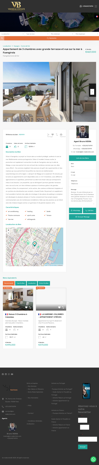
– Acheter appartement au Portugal (60, 402)
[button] (93, 459)
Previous (7, 92)
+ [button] (8, 230)
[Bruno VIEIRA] (12, 430)
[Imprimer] (61, 134)
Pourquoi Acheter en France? (62, 413)
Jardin (48, 211)
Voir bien (18, 306)
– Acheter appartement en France (60, 429)
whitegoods (31, 219)
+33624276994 (87, 6)
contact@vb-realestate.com (10, 412)
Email (80, 435)
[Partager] (48, 134)
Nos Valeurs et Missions (36, 389)
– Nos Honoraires (32, 398)
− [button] (8, 233)
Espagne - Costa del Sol (22, 46)
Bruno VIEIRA (12, 434)
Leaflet (45, 265)
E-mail (73, 172)
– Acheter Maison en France (60, 425)
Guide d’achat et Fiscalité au (62, 392)
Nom (72, 163)
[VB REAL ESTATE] (16, 10)
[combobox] (12, 34)
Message (73, 189)
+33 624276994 (10, 406)
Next (92, 92)
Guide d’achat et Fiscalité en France (60, 420)
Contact (31, 413)
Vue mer (10, 219)
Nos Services (32, 386)
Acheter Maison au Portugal (62, 398)
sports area (31, 215)
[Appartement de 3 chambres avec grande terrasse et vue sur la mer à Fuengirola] (35, 244)
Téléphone (74, 181)
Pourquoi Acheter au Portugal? (61, 389)
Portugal (54, 395)
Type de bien (21, 283)
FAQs (29, 405)
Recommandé (8, 283)
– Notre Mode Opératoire (35, 392)
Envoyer (82, 447)
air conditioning (13, 211)
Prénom (80, 424)
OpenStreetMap (53, 265)
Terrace (48, 215)
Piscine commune (14, 215)
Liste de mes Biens (82, 158)
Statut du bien (44, 283)
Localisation (7, 46)
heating (29, 211)
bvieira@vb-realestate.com (85, 152)
